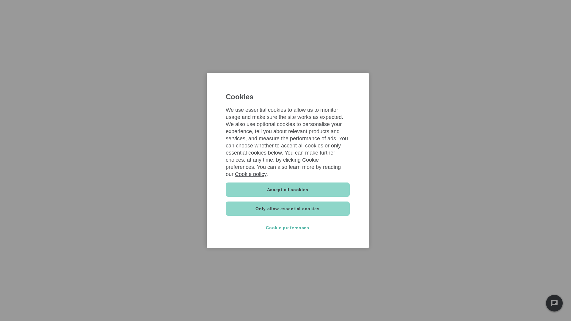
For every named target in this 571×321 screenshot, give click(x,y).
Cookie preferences (287, 227)
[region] (288, 160)
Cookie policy (250, 174)
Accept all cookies (287, 189)
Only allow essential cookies (287, 208)
